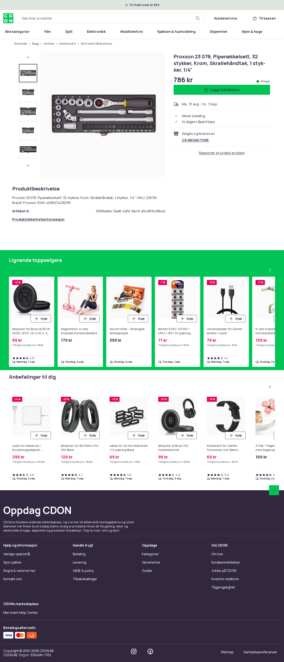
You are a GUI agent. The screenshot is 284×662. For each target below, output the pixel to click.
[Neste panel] (270, 270)
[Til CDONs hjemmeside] (8, 18)
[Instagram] (133, 651)
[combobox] (111, 18)
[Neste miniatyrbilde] (28, 165)
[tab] (28, 73)
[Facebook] (150, 651)
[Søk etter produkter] (198, 18)
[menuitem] (17, 32)
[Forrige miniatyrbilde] (28, 57)
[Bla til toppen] (274, 490)
